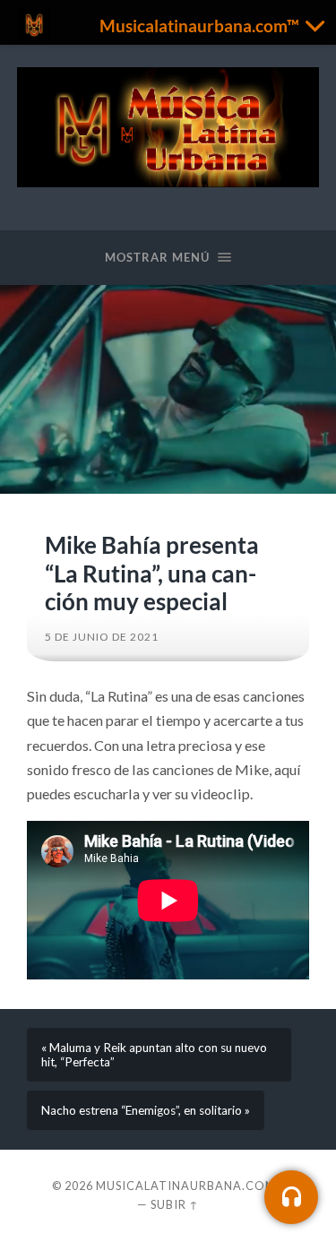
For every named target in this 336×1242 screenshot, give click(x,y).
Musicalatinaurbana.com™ (190, 1185)
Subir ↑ (175, 1204)
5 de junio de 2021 (102, 636)
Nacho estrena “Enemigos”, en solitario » (145, 1110)
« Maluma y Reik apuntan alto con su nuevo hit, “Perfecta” (154, 1054)
